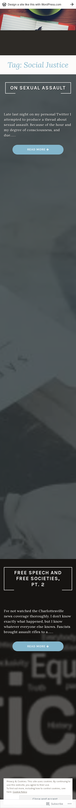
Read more (29, 151)
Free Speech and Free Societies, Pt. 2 (38, 578)
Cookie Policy (20, 792)
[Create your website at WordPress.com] (38, 4)
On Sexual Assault (38, 88)
